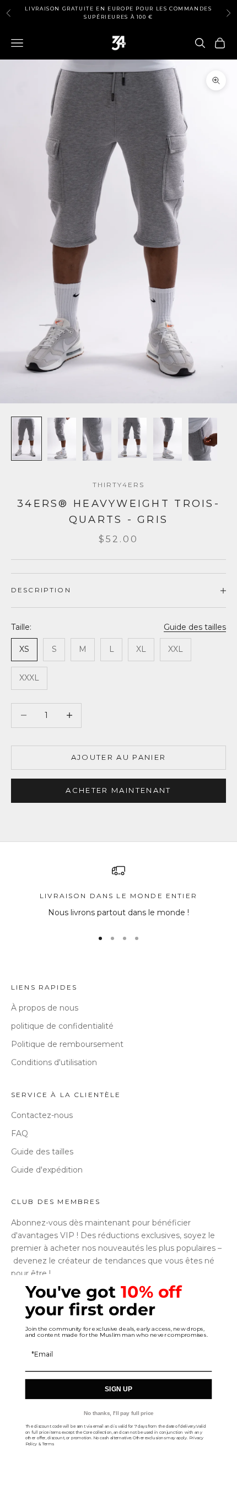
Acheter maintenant (118, 790)
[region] (118, 891)
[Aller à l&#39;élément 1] (26, 439)
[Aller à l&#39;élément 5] (167, 439)
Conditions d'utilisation (54, 1062)
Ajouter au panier (118, 757)
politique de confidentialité (62, 1026)
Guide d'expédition (47, 1170)
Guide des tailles (195, 627)
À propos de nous (44, 1008)
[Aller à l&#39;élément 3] (97, 439)
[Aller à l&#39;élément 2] (61, 439)
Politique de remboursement (67, 1044)
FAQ (19, 1133)
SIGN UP (118, 1388)
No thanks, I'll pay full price (119, 1413)
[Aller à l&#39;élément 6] (202, 439)
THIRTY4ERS (119, 484)
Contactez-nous (42, 1115)
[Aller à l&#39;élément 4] (132, 438)
